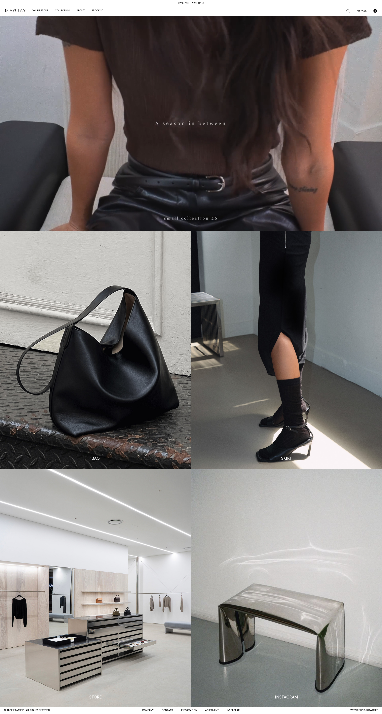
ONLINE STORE (40, 11)
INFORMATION (189, 710)
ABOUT (81, 11)
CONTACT (167, 710)
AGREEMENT (212, 710)
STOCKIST (97, 11)
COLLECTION (62, 11)
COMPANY (148, 710)
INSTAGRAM (233, 710)
